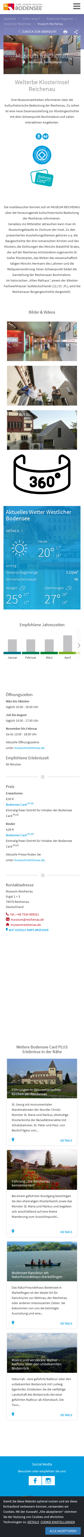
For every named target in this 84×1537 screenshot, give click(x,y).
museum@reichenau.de (27, 919)
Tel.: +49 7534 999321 (24, 914)
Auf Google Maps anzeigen (29, 930)
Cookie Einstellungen (58, 1522)
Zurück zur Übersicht (39, 31)
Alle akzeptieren (63, 1531)
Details (12, 530)
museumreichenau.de (29, 748)
